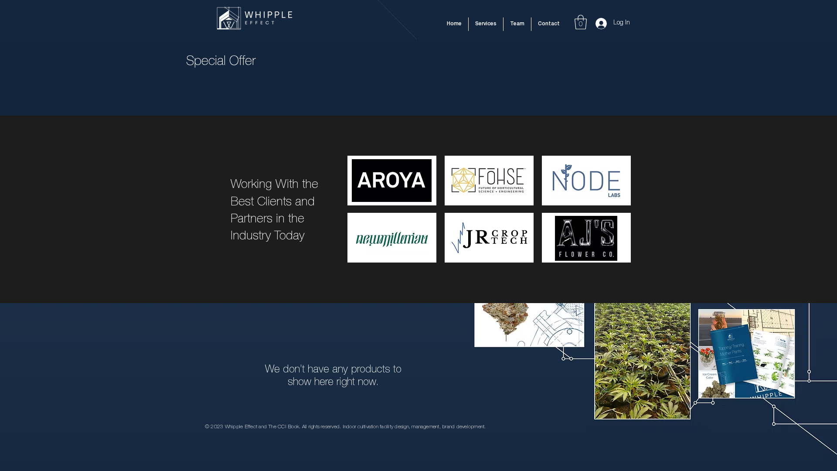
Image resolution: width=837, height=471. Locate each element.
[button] (581, 22)
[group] (418, 88)
